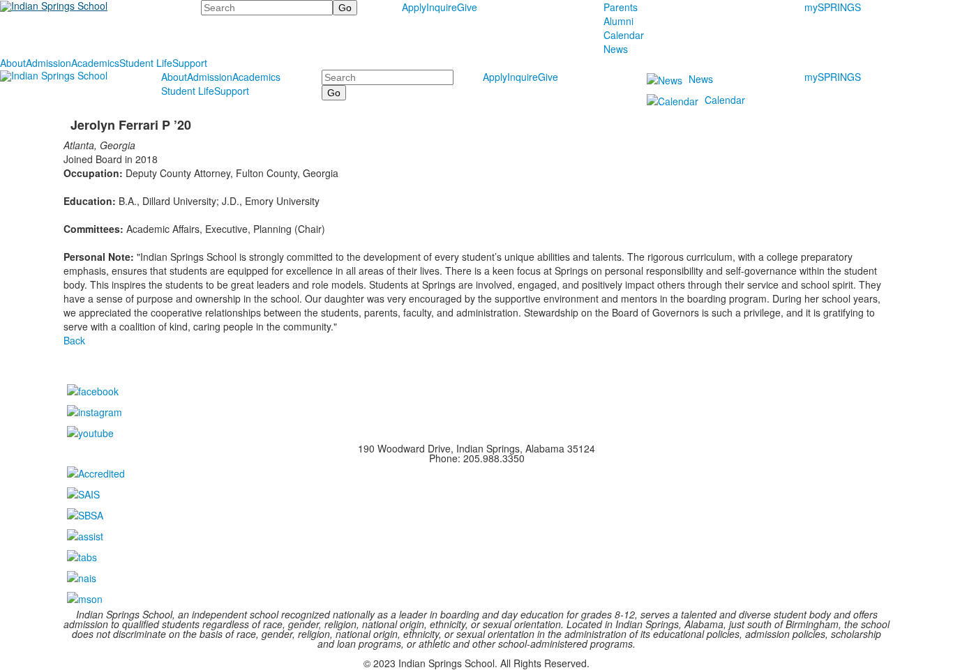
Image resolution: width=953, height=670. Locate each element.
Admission (48, 63)
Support (189, 63)
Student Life (145, 63)
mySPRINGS (832, 7)
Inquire (441, 7)
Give (467, 7)
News (615, 49)
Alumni (618, 21)
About (13, 63)
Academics (95, 63)
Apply (414, 7)
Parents (620, 7)
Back (74, 340)
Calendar (623, 35)
